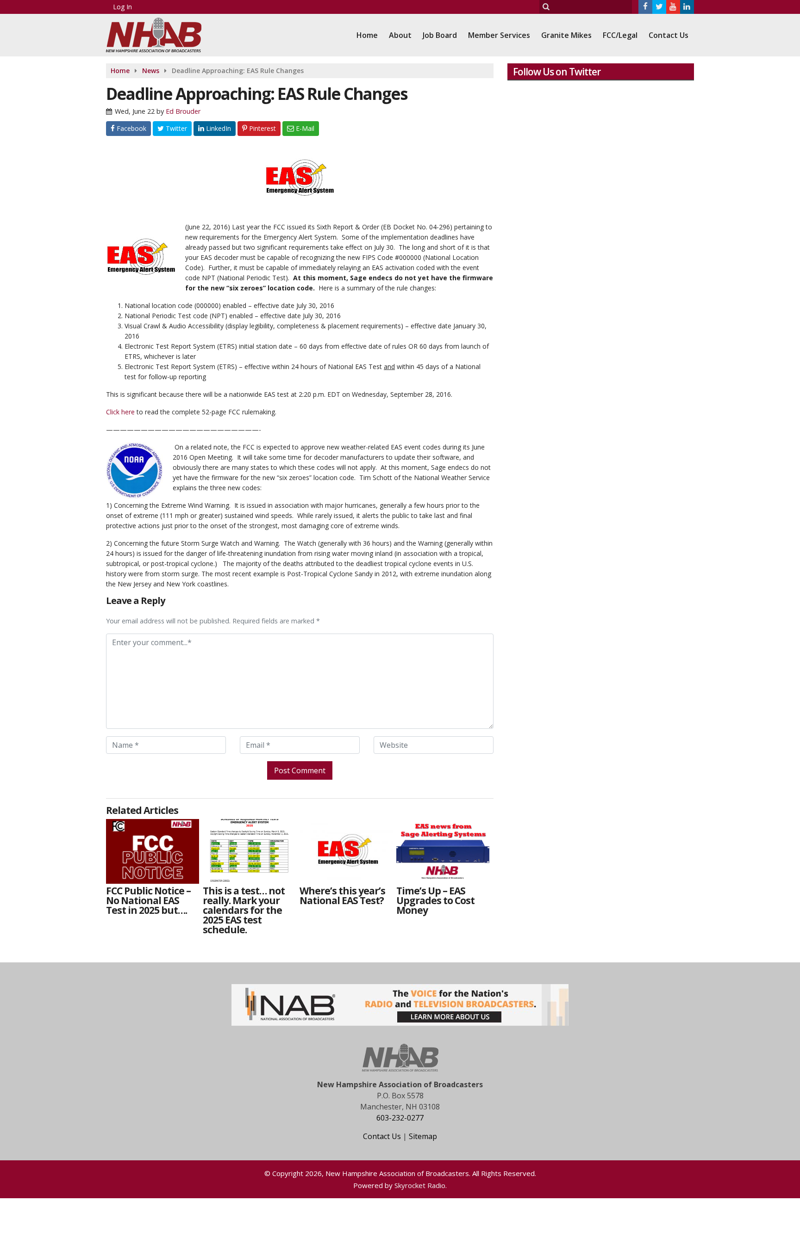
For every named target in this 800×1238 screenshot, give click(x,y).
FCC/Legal (620, 35)
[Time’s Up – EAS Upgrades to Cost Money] (442, 851)
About (400, 35)
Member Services (499, 35)
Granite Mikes (566, 35)
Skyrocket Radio (419, 1185)
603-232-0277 (400, 1118)
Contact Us (668, 35)
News (150, 70)
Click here (120, 411)
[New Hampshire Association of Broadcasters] (160, 34)
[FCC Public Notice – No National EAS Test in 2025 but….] (152, 851)
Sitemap (423, 1136)
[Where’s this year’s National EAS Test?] (346, 851)
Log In (122, 6)
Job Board (440, 35)
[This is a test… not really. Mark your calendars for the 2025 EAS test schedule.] (249, 851)
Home (367, 35)
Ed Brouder (183, 111)
